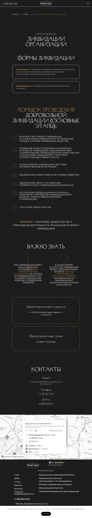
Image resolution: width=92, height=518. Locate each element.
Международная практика (51, 488)
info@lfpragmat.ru (46, 403)
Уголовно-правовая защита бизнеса (55, 484)
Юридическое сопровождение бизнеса (56, 475)
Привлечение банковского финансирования (59, 491)
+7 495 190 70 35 (9, 3)
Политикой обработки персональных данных (71, 509)
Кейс (16, 478)
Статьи (17, 482)
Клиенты (18, 485)
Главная (15, 14)
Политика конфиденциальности (24, 493)
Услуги (26, 14)
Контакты (18, 489)
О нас (16, 475)
